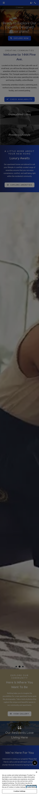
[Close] (36, 772)
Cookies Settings (19, 791)
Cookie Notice (31, 787)
